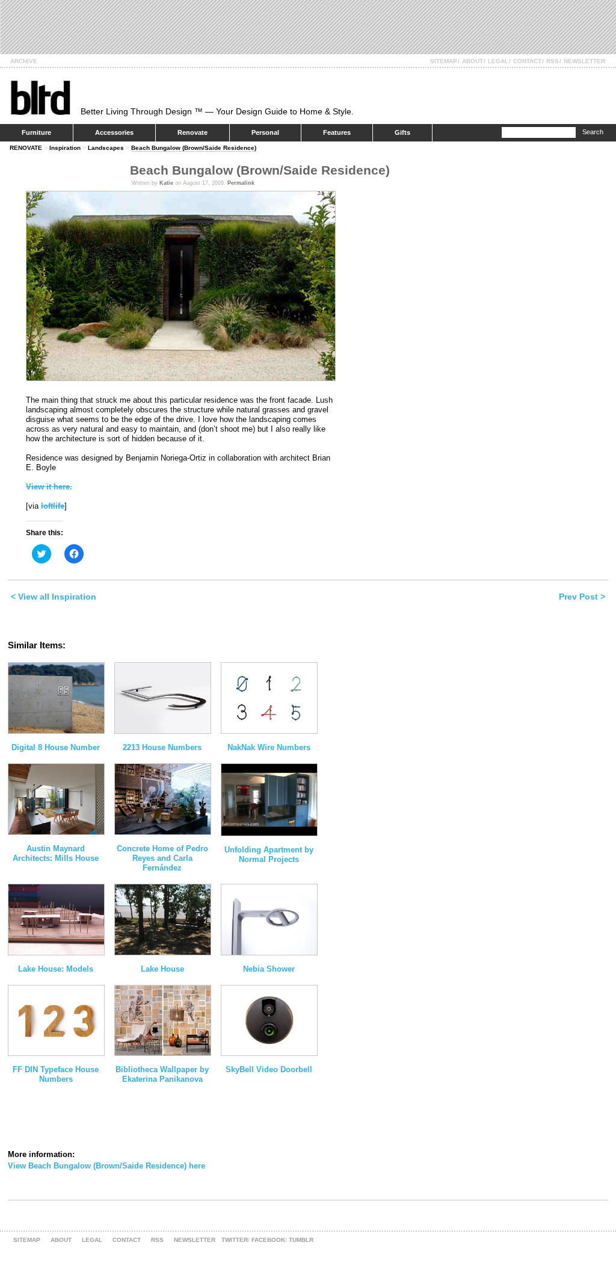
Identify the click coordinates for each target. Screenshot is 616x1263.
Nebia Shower (269, 968)
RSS (552, 61)
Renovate (192, 132)
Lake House (162, 968)
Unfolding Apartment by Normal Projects (268, 854)
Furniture (36, 132)
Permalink (240, 183)
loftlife (52, 505)
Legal (498, 61)
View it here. (49, 486)
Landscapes (106, 147)
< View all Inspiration (53, 596)
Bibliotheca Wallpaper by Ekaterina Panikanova (162, 1074)
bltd (40, 97)
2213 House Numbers (162, 747)
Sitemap (443, 61)
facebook (268, 1240)
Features (337, 132)
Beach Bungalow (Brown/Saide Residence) (193, 147)
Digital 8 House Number (55, 747)
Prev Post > (582, 596)
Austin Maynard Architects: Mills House (56, 853)
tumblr (301, 1240)
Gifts (402, 132)
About (472, 61)
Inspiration (65, 147)
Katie (166, 183)
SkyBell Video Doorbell (269, 1069)
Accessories (114, 132)
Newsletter (584, 61)
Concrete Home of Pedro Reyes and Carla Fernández (162, 858)
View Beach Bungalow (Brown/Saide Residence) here (106, 1165)
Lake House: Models (55, 968)
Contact (527, 61)
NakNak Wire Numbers (268, 747)
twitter (234, 1240)
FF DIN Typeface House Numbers (56, 1074)
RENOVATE (26, 147)
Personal (265, 132)
